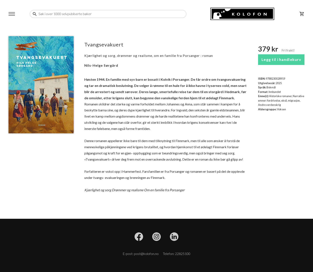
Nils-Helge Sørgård (101, 65)
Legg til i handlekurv (281, 59)
